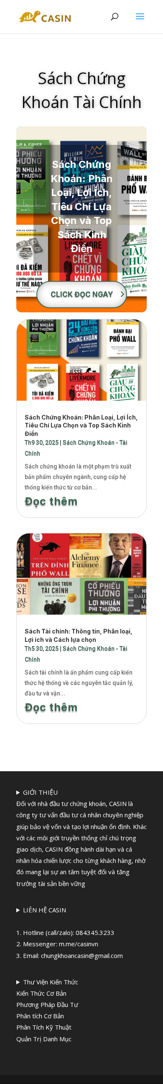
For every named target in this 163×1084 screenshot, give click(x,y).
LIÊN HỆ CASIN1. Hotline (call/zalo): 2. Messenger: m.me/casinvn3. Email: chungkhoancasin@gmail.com (69, 933)
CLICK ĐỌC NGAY (82, 294)
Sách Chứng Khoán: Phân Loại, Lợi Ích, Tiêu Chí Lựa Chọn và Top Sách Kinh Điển (82, 206)
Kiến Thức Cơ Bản (41, 993)
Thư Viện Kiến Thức (47, 1010)
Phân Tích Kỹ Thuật (43, 1027)
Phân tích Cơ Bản (40, 1016)
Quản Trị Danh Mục (43, 1039)
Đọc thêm (51, 501)
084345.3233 (95, 932)
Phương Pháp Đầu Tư (47, 1004)
